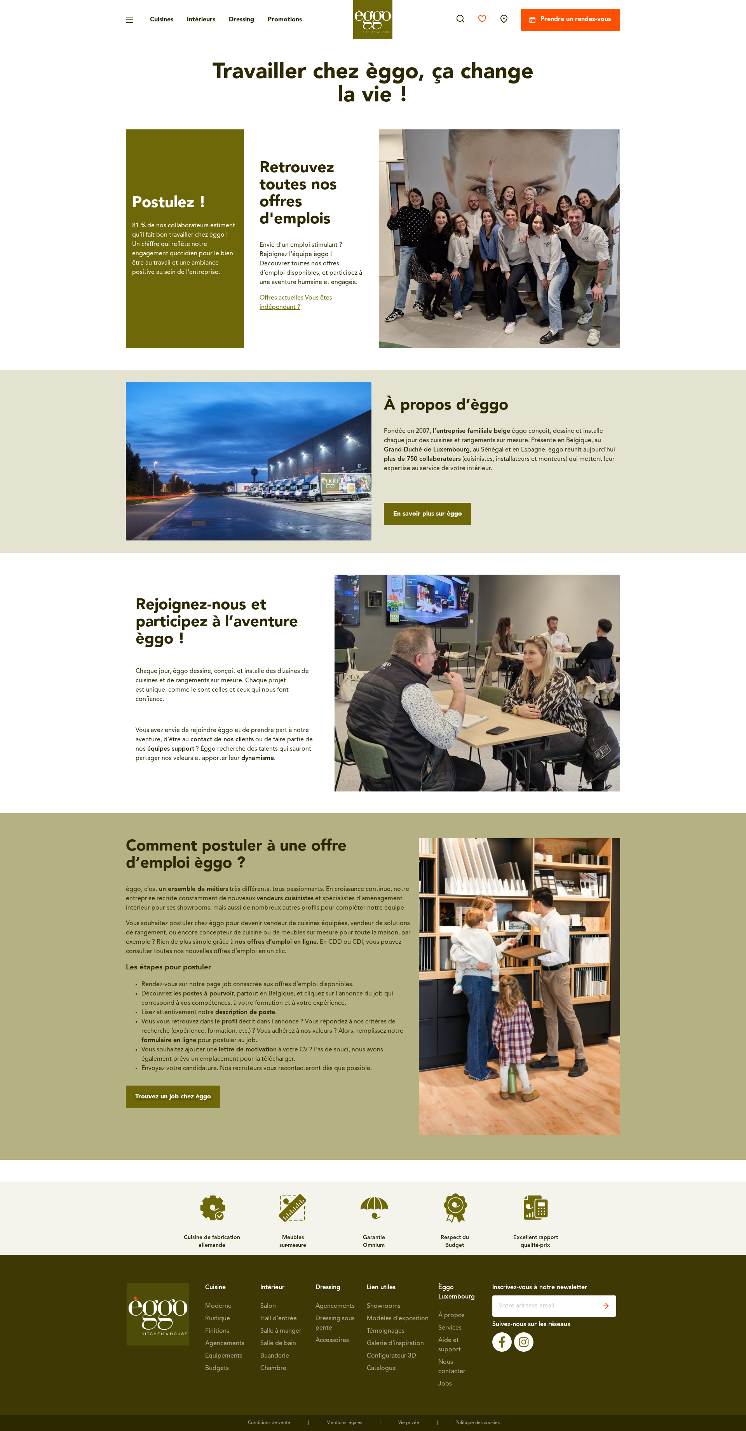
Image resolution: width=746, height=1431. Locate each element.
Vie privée (408, 1423)
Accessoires (332, 1340)
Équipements (223, 1356)
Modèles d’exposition (398, 1319)
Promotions (285, 20)
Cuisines (161, 20)
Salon (268, 1306)
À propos (451, 1315)
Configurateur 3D (391, 1356)
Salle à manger (281, 1331)
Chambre (273, 1368)
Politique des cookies (477, 1423)
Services (450, 1328)
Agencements (224, 1343)
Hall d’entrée (278, 1319)
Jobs (445, 1384)
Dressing (241, 20)
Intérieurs (201, 20)
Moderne (218, 1306)
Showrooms (384, 1306)
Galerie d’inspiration (395, 1343)
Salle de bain (278, 1343)
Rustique (217, 1319)
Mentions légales (344, 1423)
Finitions (217, 1331)
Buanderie (274, 1356)
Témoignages (385, 1331)
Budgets (217, 1368)
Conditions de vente (269, 1423)
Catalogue (381, 1368)
